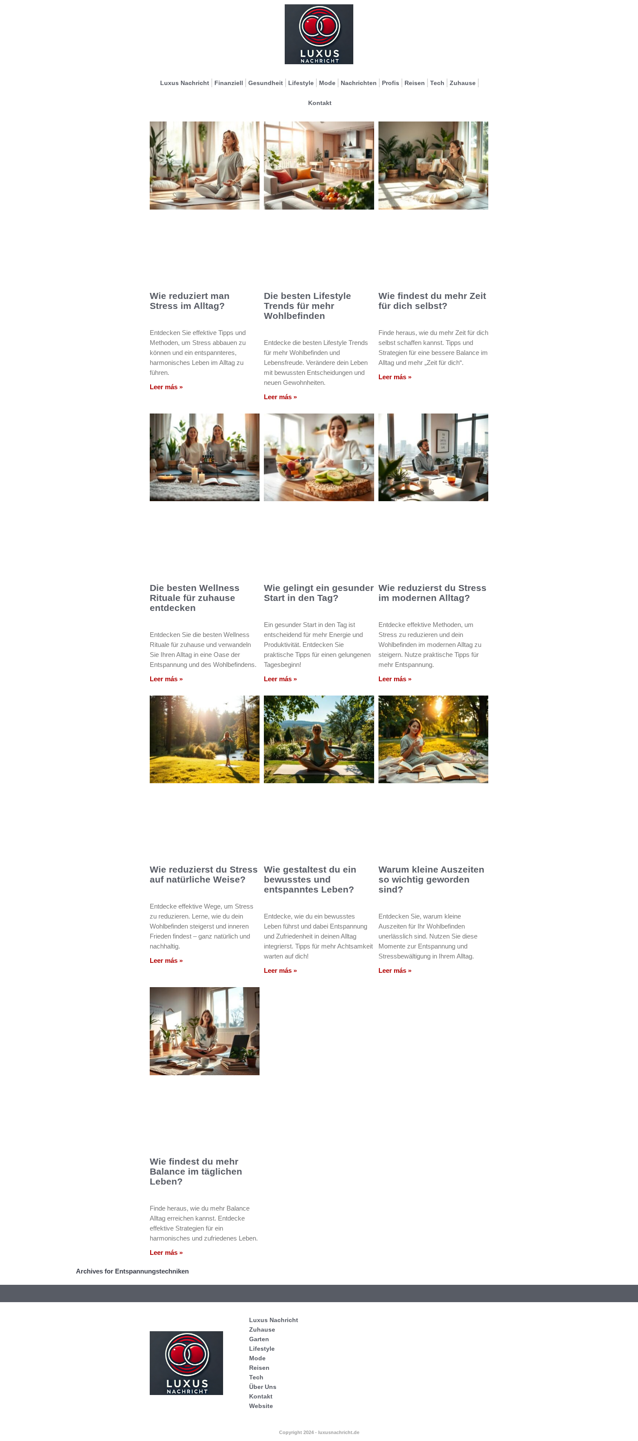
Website (261, 1405)
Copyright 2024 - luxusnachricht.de (319, 1432)
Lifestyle (301, 82)
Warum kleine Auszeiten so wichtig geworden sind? (431, 879)
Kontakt (320, 102)
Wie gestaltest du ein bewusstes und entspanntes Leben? (310, 879)
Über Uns (262, 1386)
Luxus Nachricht (184, 82)
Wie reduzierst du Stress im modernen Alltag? (432, 593)
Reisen (415, 82)
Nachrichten (359, 82)
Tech (437, 82)
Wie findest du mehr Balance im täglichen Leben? (196, 1171)
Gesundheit (265, 82)
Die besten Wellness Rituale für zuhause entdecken (195, 598)
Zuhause (463, 82)
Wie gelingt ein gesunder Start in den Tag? (319, 593)
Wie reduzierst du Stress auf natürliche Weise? (204, 874)
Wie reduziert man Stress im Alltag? (190, 301)
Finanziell (228, 82)
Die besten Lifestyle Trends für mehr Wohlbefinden (307, 306)
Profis (390, 82)
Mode (327, 82)
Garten (259, 1339)
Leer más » (166, 387)
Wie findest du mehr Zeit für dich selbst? (432, 301)
